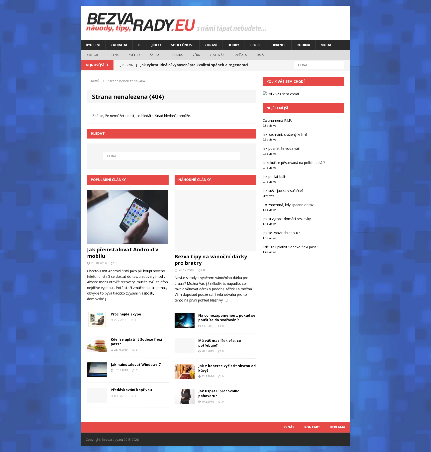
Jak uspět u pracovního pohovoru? (218, 393)
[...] (107, 299)
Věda (196, 55)
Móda (326, 44)
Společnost (182, 44)
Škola (154, 55)
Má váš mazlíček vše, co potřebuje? (219, 342)
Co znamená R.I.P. (277, 120)
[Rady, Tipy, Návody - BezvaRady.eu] (215, 23)
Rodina (303, 44)
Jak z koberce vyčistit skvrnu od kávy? (227, 368)
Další (261, 55)
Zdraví (211, 44)
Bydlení (93, 44)
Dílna (114, 55)
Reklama (337, 427)
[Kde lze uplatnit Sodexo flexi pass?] (97, 349)
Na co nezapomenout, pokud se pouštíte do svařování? (226, 317)
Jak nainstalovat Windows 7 (136, 364)
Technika (176, 55)
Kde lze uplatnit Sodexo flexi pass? (136, 341)
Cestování (217, 55)
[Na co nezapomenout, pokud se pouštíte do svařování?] (185, 325)
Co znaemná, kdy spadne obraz (288, 204)
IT (139, 44)
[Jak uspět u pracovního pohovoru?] (185, 401)
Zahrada (118, 44)
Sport (255, 44)
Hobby (233, 44)
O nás (289, 427)
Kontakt (312, 427)
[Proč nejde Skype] (97, 324)
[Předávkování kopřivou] (97, 399)
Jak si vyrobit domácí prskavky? (287, 218)
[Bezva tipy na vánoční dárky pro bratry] (215, 247)
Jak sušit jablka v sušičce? (283, 190)
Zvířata (241, 55)
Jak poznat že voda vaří (281, 148)
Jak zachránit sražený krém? (285, 134)
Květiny (134, 55)
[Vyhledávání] (319, 64)
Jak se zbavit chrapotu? (281, 232)
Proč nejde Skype (126, 314)
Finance (278, 44)
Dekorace (93, 55)
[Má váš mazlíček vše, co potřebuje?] (185, 350)
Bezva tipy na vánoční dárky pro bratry (211, 259)
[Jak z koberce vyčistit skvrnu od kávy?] (185, 375)
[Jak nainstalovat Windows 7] (97, 374)
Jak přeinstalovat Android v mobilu (122, 252)
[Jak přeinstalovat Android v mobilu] (127, 240)
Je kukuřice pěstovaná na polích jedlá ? (294, 162)
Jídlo (156, 44)
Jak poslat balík (275, 176)
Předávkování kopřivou (131, 389)
